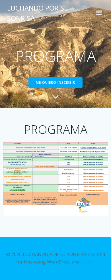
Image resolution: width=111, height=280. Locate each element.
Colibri (88, 262)
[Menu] (99, 13)
